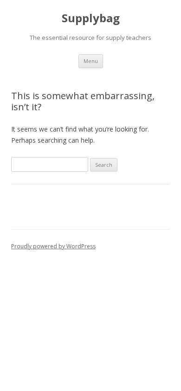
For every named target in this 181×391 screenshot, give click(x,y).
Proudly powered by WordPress (53, 246)
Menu (91, 60)
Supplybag (91, 18)
